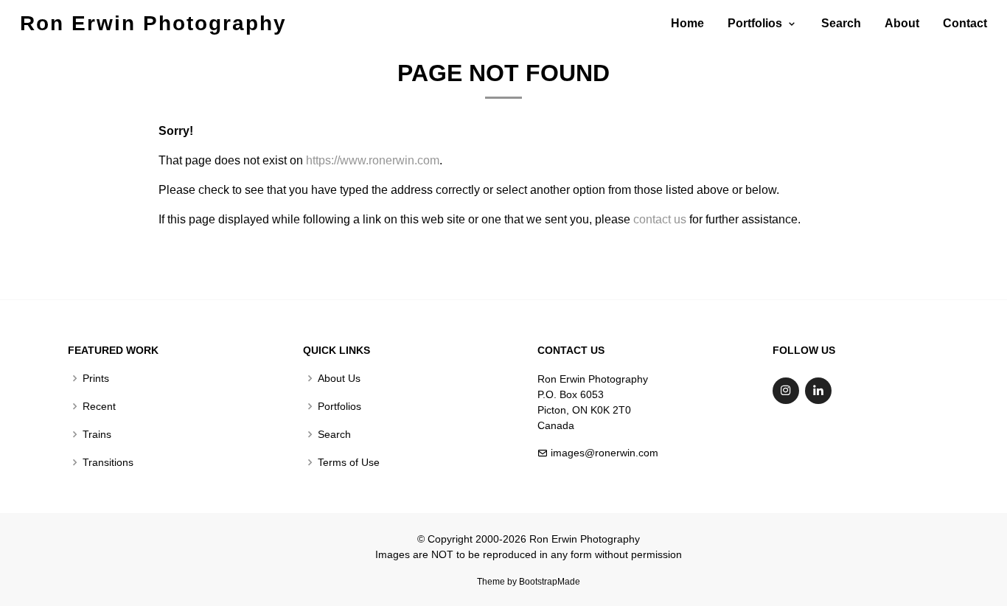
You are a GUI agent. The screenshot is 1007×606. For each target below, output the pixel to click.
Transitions (108, 462)
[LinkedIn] (818, 390)
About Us (339, 378)
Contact (965, 23)
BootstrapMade (549, 582)
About (902, 23)
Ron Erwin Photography (153, 23)
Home (687, 23)
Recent (99, 406)
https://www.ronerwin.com (372, 160)
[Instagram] (786, 390)
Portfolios (339, 406)
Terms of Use (349, 462)
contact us (659, 219)
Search (841, 23)
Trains (97, 434)
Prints (96, 378)
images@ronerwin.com (604, 453)
